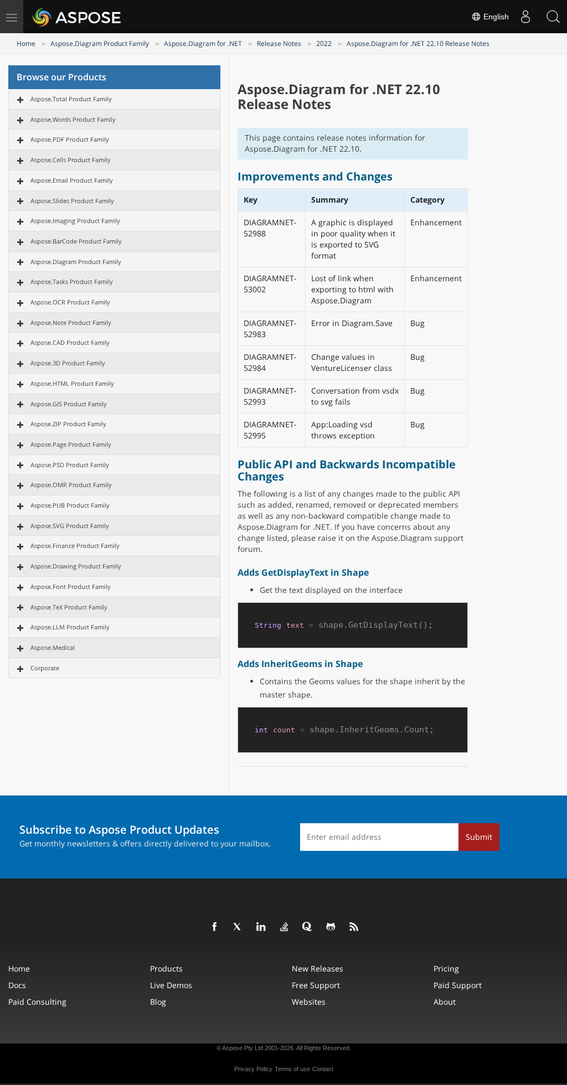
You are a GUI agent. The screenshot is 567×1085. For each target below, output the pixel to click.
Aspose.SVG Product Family (69, 525)
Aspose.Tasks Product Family (71, 281)
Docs (17, 985)
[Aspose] (77, 16)
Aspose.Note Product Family (70, 322)
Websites (309, 1001)
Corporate (44, 668)
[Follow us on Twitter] (238, 927)
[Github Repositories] (331, 927)
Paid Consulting (37, 1001)
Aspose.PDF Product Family (69, 139)
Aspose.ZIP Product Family (68, 424)
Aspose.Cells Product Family (70, 160)
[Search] (553, 16)
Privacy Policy (253, 1069)
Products (166, 968)
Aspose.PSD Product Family (69, 465)
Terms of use (292, 1069)
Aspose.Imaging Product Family (75, 220)
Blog (158, 1001)
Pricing (446, 968)
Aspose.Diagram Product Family (99, 43)
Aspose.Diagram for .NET (203, 43)
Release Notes (279, 43)
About (445, 1001)
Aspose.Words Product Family (73, 119)
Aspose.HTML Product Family (72, 383)
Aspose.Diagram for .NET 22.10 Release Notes (418, 43)
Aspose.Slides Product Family (72, 201)
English (495, 16)
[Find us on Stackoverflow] (284, 927)
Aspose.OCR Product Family (70, 302)
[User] (525, 16)
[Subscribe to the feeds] (354, 927)
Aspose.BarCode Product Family (76, 241)
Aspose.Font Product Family (70, 586)
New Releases (317, 968)
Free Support (316, 985)
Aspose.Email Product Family (71, 180)
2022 (324, 43)
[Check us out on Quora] (308, 927)
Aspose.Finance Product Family (75, 545)
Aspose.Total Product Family (71, 99)
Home (26, 43)
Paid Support (458, 985)
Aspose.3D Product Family (67, 363)
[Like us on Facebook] (215, 927)
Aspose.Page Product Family (70, 444)
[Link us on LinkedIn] (261, 927)
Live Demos (171, 985)
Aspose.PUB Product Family (70, 505)
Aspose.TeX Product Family (68, 607)
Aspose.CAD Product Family (70, 342)
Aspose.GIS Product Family (68, 404)
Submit (479, 836)
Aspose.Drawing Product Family (75, 566)
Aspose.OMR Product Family (71, 484)
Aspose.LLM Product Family (70, 627)
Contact (322, 1069)
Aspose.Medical (52, 647)
